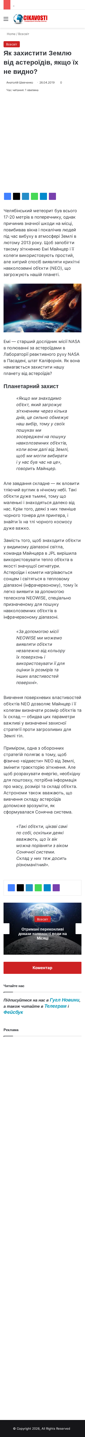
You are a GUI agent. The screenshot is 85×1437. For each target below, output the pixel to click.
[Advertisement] (42, 142)
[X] (16, 196)
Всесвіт (23, 34)
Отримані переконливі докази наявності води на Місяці (42, 933)
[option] (42, 929)
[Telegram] (43, 196)
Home (11, 34)
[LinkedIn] (25, 196)
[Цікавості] (31, 19)
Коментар (42, 967)
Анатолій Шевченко (19, 82)
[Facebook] (7, 196)
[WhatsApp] (34, 196)
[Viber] (52, 196)
